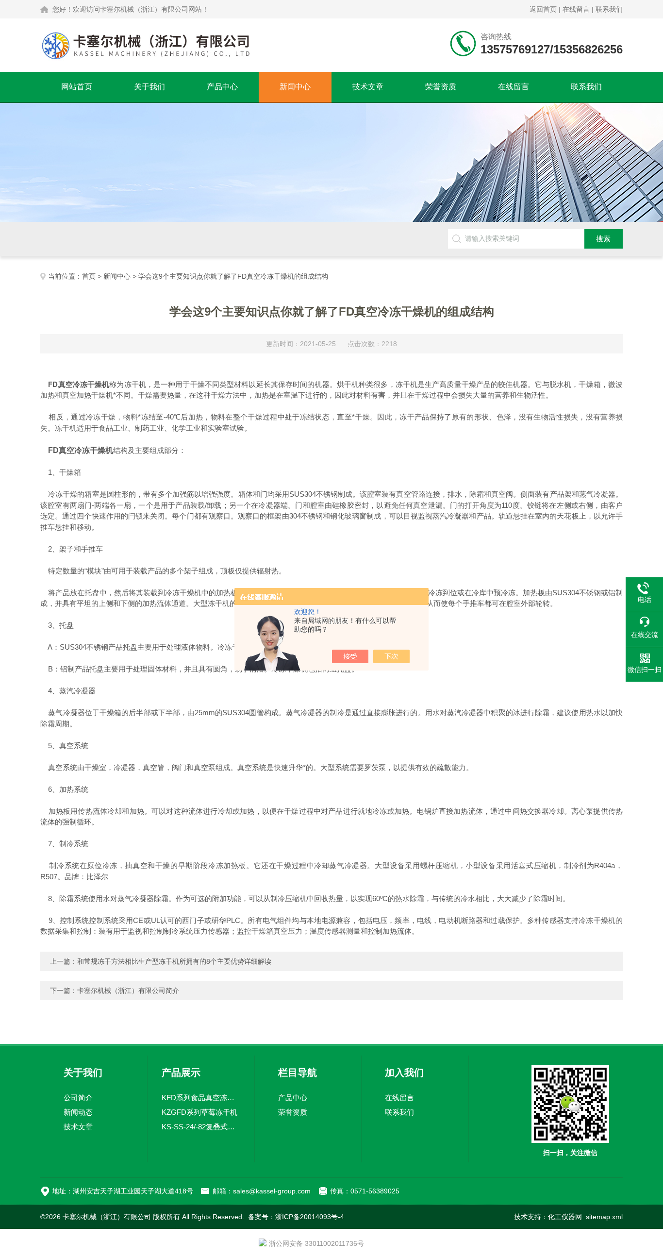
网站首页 (76, 87)
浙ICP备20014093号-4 (309, 1217)
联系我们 (609, 9)
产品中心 (222, 87)
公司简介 (78, 1097)
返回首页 (543, 9)
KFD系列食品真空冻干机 (201, 1097)
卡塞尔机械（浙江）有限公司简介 (128, 990)
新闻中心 (295, 87)
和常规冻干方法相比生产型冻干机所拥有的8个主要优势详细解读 (174, 961)
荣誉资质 (440, 87)
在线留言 (576, 9)
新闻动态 (78, 1112)
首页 (89, 276)
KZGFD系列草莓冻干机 (199, 1112)
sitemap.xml (604, 1217)
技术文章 (367, 87)
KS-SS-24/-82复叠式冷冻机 (201, 1127)
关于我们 (149, 87)
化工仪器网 (565, 1217)
